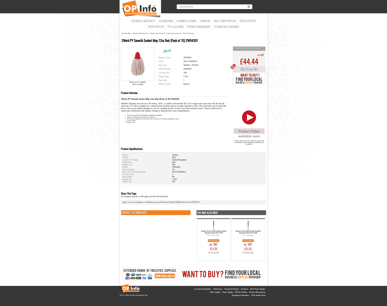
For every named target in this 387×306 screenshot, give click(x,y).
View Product (214, 241)
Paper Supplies (156, 26)
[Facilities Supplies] (150, 281)
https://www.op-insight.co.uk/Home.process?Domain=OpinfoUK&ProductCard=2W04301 (161, 202)
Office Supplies (248, 21)
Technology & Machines (226, 26)
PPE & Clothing (176, 26)
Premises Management (198, 26)
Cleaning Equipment (174, 33)
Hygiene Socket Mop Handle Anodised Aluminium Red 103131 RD (213, 232)
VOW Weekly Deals (258, 295)
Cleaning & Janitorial (157, 33)
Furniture (205, 21)
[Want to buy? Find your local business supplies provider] (249, 84)
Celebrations (166, 21)
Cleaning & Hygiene (186, 21)
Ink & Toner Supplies (225, 21)
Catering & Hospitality (143, 21)
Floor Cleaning (188, 33)
